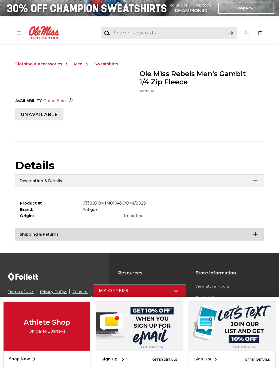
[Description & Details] (139, 181)
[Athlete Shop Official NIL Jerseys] (47, 346)
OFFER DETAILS (164, 360)
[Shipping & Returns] (139, 234)
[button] (18, 33)
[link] (260, 33)
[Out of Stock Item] (70, 100)
